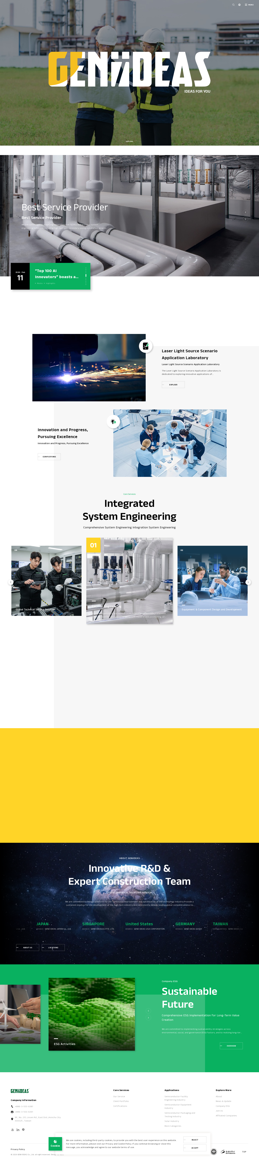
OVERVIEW (236, 711)
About (219, 1096)
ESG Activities (64, 1044)
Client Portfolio (121, 1101)
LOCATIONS (53, 947)
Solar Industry (172, 1121)
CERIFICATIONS (49, 457)
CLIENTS (211, 711)
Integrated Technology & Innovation (34, 601)
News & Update (223, 1101)
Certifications (120, 1106)
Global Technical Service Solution (112, 616)
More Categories (173, 1126)
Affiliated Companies (226, 1115)
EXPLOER (173, 385)
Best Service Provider (58, 207)
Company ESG (223, 1106)
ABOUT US (27, 947)
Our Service (119, 1096)
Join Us (219, 1111)
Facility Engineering (197, 609)
